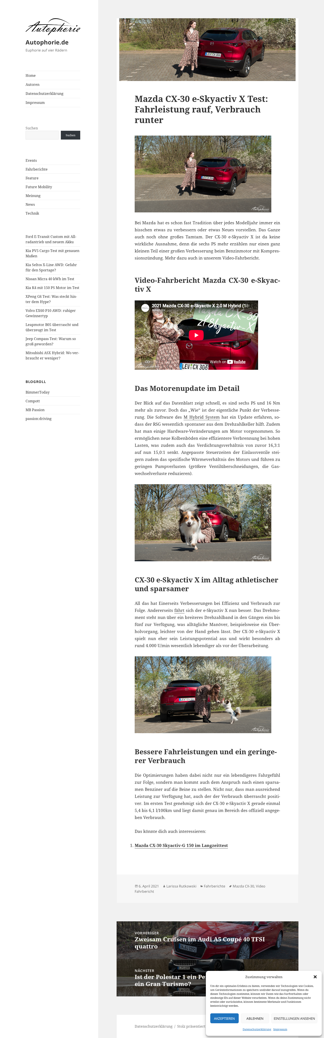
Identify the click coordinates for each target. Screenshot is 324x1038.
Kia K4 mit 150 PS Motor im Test (52, 287)
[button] (315, 977)
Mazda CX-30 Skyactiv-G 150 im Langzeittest (181, 845)
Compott (33, 401)
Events (31, 160)
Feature (32, 178)
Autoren (32, 84)
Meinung (33, 195)
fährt (179, 610)
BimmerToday (38, 392)
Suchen (32, 128)
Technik (32, 213)
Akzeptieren (224, 1018)
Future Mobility (39, 186)
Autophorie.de (47, 42)
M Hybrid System (202, 417)
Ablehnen (254, 1018)
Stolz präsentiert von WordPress (204, 1026)
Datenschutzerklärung (257, 1029)
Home (31, 75)
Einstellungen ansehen (294, 1018)
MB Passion (35, 409)
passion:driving (39, 418)
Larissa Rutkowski (181, 886)
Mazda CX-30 (243, 886)
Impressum (280, 1029)
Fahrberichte (37, 169)
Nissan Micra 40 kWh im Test (50, 278)
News (30, 204)
